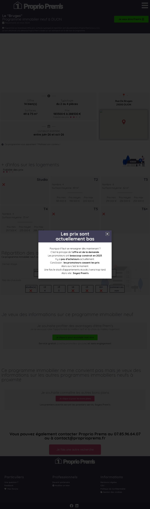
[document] (75, 254)
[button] (107, 234)
